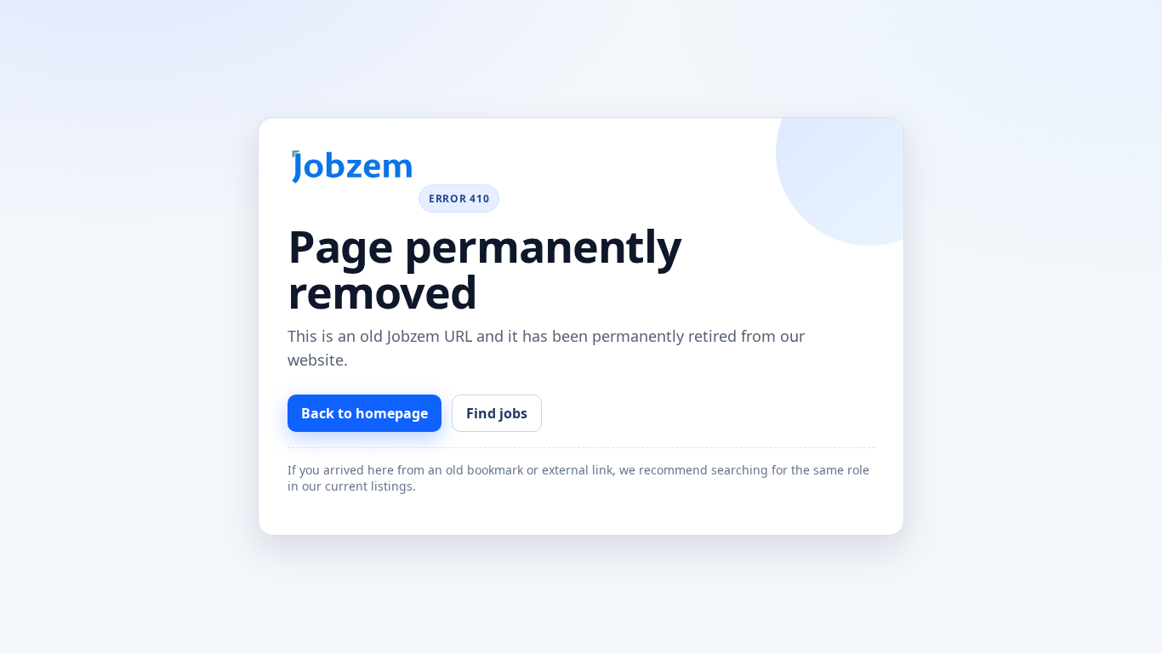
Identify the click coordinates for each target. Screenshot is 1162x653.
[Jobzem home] (351, 167)
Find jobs (496, 413)
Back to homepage (364, 413)
